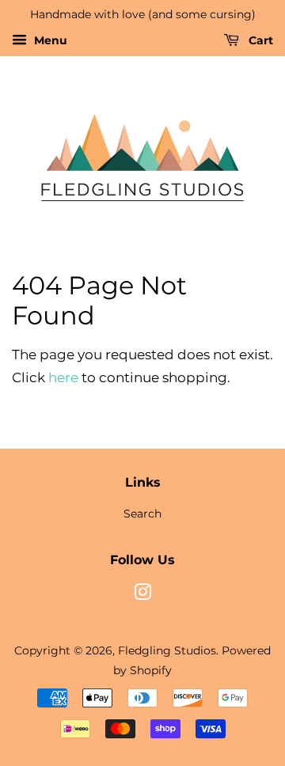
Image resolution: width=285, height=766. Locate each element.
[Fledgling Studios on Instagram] (142, 595)
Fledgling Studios (167, 650)
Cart (259, 40)
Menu (49, 40)
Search (143, 513)
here (63, 377)
